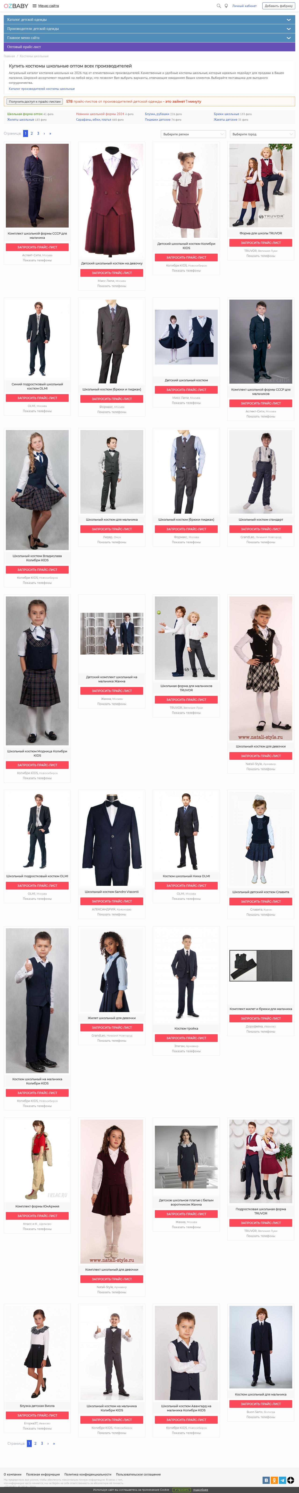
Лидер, (112, 537)
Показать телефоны (37, 260)
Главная (9, 56)
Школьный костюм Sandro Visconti (112, 892)
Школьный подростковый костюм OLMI (37, 876)
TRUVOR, (261, 250)
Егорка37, (37, 1423)
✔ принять (182, 1489)
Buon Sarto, (261, 1412)
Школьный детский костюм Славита (260, 892)
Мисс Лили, (112, 281)
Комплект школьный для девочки (111, 1269)
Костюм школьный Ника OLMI (186, 876)
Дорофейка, (261, 1026)
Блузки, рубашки (157, 114)
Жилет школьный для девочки (112, 1018)
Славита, (261, 909)
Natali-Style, (261, 764)
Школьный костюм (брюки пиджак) (186, 519)
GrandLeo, (261, 537)
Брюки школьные (226, 114)
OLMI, (37, 406)
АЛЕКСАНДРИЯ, (112, 909)
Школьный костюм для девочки (261, 746)
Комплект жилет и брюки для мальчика (261, 1009)
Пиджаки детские (158, 119)
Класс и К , (37, 1224)
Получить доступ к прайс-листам (35, 101)
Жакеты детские (225, 119)
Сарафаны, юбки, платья (93, 119)
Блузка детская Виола (37, 1406)
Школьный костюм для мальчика (112, 519)
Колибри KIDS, (186, 265)
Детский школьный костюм (186, 380)
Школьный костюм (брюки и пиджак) (111, 389)
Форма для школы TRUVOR (261, 233)
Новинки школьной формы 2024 (100, 114)
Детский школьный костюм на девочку (111, 263)
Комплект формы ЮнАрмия (37, 1206)
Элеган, (186, 1046)
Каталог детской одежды (27, 19)
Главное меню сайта (23, 38)
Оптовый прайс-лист (24, 47)
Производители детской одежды (33, 29)
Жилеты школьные (20, 119)
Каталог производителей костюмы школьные (42, 89)
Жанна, (111, 699)
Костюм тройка (186, 1028)
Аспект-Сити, (37, 255)
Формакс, (112, 407)
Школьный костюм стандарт (261, 519)
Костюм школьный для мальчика (261, 1394)
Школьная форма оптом (25, 114)
